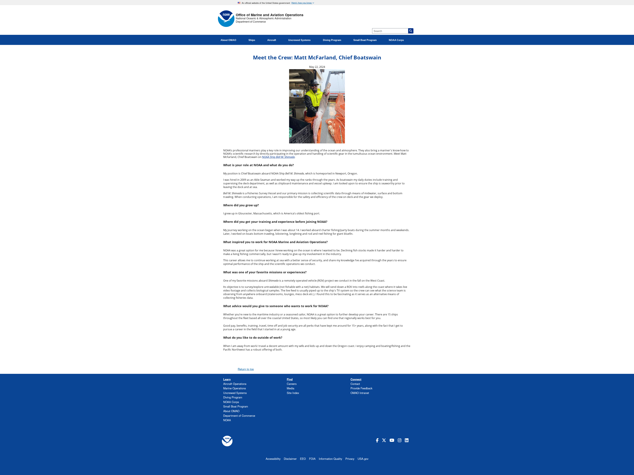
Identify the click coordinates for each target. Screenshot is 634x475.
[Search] (410, 31)
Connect (356, 379)
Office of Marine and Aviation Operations (269, 15)
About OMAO (231, 411)
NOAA (227, 420)
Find (290, 379)
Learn (227, 379)
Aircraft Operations (234, 384)
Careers (292, 384)
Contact (355, 384)
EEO (303, 459)
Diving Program (232, 397)
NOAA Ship (278, 157)
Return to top (246, 369)
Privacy (349, 459)
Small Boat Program (235, 406)
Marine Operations (234, 388)
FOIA (312, 459)
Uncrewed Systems (235, 393)
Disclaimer (290, 459)
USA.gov (363, 459)
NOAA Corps (231, 402)
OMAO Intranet (360, 393)
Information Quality (330, 459)
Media (290, 388)
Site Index (293, 393)
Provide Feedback (361, 388)
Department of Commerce (251, 21)
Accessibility (273, 459)
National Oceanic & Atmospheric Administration (263, 18)
